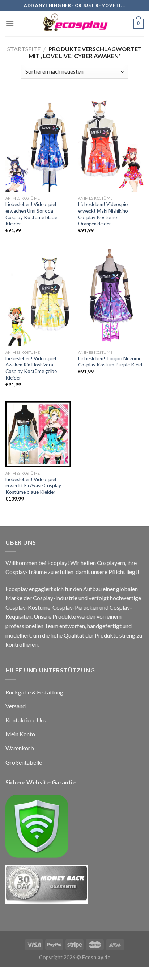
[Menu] (9, 23)
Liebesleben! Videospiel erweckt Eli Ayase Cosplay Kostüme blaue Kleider (33, 485)
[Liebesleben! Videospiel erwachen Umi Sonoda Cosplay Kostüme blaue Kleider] (38, 142)
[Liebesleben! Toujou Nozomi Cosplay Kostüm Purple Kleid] (111, 296)
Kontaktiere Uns (25, 720)
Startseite (24, 48)
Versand (15, 705)
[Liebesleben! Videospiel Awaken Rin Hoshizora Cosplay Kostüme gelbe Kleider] (38, 296)
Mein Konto (20, 733)
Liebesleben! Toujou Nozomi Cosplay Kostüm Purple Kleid (110, 362)
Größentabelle (23, 762)
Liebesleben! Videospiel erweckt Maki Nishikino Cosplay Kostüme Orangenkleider (103, 213)
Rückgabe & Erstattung (34, 692)
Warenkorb (19, 748)
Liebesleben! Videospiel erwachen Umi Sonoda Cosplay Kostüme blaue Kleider (31, 213)
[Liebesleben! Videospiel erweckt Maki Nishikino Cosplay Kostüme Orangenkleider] (111, 142)
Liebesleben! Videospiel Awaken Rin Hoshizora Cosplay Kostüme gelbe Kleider (31, 368)
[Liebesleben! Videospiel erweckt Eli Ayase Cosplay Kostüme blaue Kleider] (38, 434)
